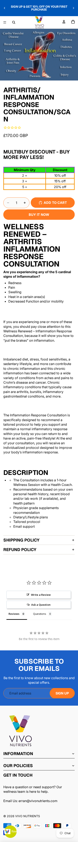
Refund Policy (19, 549)
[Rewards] (10, 831)
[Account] (63, 21)
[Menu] (5, 22)
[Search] (13, 22)
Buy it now (39, 215)
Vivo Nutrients (27, 816)
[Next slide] (73, 8)
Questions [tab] (39, 614)
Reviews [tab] (14, 614)
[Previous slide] (4, 8)
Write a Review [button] (41, 595)
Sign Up (62, 693)
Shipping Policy (21, 540)
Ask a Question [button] (41, 605)
